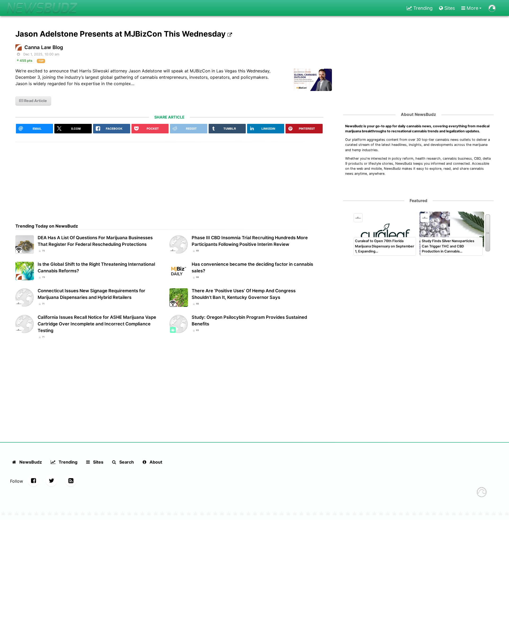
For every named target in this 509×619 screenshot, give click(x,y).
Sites (449, 8)
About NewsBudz (418, 114)
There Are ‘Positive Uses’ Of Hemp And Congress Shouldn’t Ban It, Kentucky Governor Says (244, 294)
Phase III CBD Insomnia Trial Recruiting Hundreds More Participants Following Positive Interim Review (250, 241)
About (155, 462)
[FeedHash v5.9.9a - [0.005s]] (481, 492)
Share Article (169, 117)
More (471, 8)
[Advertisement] (169, 179)
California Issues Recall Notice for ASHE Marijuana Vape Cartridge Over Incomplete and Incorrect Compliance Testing (97, 324)
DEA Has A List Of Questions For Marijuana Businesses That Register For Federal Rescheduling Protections (95, 241)
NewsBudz (30, 462)
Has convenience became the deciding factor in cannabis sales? (252, 267)
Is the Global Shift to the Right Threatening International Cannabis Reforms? (96, 267)
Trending (422, 8)
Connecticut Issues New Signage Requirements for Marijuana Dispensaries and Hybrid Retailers (91, 294)
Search (126, 462)
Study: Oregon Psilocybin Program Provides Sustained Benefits (249, 320)
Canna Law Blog (43, 47)
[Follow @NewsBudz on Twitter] (51, 480)
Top (40, 60)
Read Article (35, 100)
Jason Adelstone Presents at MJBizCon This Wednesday (121, 33)
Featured (418, 200)
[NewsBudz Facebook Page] (33, 480)
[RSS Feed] (71, 480)
